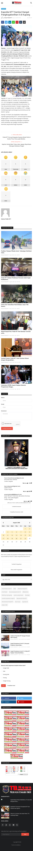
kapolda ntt (25, 601)
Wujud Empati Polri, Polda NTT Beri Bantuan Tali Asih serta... (16, 332)
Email (2, 404)
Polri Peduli (4, 592)
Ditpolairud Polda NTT (22, 598)
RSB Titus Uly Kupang (7, 595)
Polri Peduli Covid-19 (6, 588)
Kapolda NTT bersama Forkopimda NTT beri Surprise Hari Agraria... (20, 807)
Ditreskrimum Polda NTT (7, 601)
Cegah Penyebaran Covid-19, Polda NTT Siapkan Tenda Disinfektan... (20, 652)
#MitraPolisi (25, 592)
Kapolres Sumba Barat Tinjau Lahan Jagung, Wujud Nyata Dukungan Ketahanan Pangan (16, 145)
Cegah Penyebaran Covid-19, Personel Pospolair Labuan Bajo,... (19, 644)
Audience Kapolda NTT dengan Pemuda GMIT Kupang (20, 636)
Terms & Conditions (15, 845)
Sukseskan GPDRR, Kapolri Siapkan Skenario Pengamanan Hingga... (13, 386)
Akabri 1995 (4, 605)
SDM (15, 588)
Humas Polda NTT (8, 17)
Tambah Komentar (16, 506)
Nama (2, 397)
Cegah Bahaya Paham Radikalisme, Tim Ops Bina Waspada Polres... (21, 800)
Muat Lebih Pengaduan (16, 569)
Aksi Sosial (17, 601)
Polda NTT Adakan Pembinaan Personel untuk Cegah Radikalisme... (16, 278)
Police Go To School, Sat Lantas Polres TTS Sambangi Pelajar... (19, 814)
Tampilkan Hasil (11, 685)
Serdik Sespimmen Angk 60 (8, 598)
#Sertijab (27, 595)
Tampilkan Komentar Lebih (16, 512)
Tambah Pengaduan (16, 564)
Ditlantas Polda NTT (22, 588)
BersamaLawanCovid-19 (15, 592)
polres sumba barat (18, 595)
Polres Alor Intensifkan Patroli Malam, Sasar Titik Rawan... (14, 305)
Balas (25, 483)
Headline (3, 8)
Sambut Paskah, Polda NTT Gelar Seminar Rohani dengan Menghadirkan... (15, 359)
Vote (3, 685)
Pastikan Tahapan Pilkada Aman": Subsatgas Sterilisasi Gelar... (16, 251)
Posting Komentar (7, 428)
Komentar (4, 394)
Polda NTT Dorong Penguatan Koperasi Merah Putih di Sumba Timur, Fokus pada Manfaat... (16, 138)
